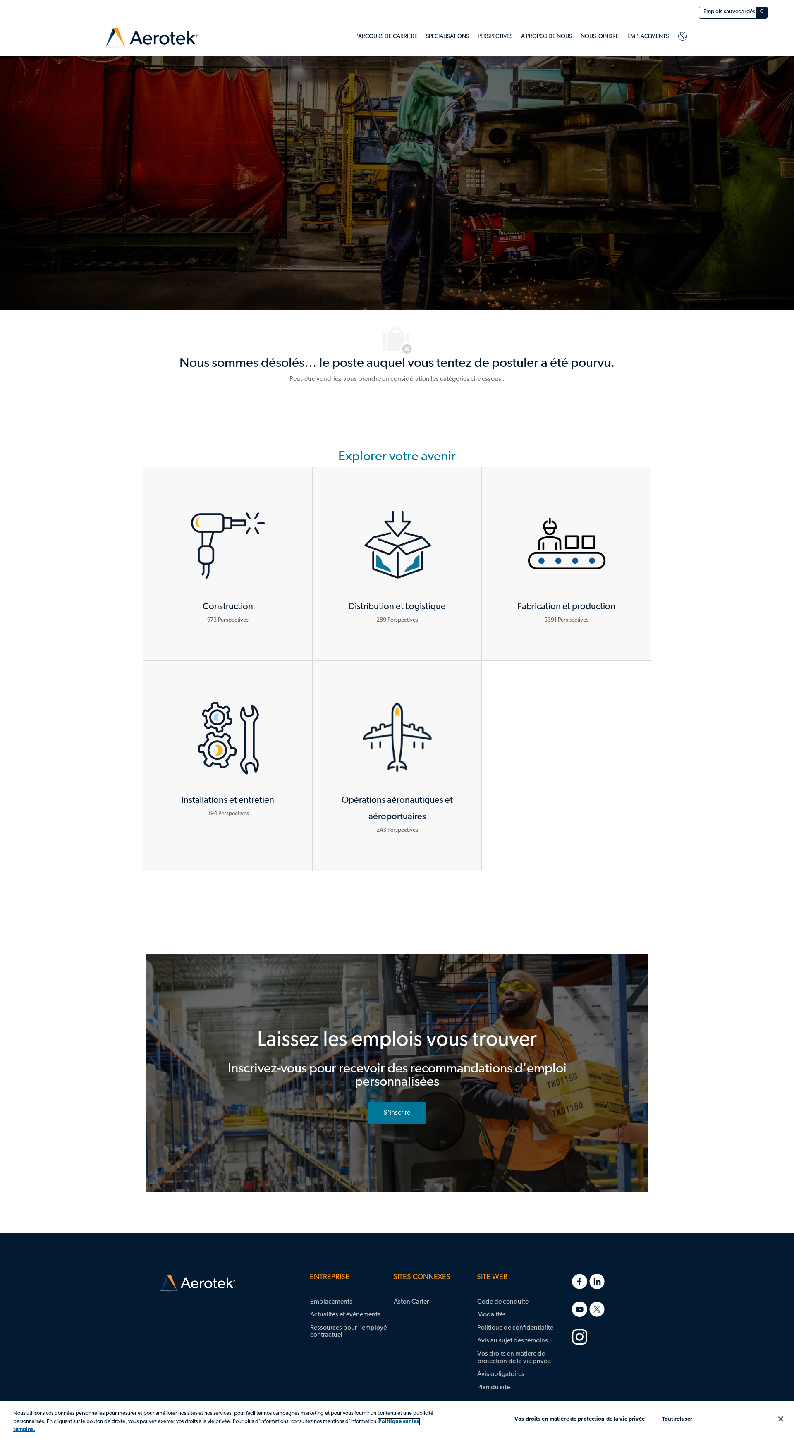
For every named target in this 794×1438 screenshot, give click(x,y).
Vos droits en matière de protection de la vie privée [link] (513, 1358)
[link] (151, 38)
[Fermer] (781, 1419)
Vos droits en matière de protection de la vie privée (579, 1418)
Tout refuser (677, 1418)
